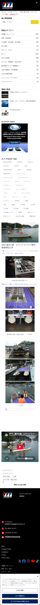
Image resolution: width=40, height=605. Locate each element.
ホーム (3, 12)
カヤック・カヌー (6, 50)
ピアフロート (6, 185)
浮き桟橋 (26, 208)
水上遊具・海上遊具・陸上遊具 (10, 42)
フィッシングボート (21, 189)
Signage (29, 170)
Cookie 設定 (20, 590)
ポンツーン (15, 197)
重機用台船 (32, 216)
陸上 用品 (4, 46)
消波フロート (30, 212)
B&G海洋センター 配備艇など (10, 66)
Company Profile (6, 549)
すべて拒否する (20, 596)
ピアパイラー (10, 251)
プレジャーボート (26, 193)
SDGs (19, 170)
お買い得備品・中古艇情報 (9, 70)
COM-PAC (19, 162)
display (30, 162)
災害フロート (6, 216)
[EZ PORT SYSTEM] (5, 112)
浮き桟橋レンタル (8, 212)
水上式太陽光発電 (6, 74)
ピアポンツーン (13, 12)
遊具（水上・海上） (7, 568)
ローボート (6, 200)
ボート (3, 54)
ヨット (25, 197)
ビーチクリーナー (6, 82)
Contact (3, 555)
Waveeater (7, 173)
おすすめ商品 (5, 58)
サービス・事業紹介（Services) (11, 62)
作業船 (26, 200)
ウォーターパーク (23, 177)
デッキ (16, 181)
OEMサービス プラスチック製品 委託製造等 (23, 101)
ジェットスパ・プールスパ (9, 78)
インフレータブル (20, 173)
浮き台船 (16, 208)
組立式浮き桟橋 (20, 216)
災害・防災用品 (6, 38)
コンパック (6, 181)
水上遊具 (5, 208)
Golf (25, 166)
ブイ (15, 193)
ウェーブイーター (8, 177)
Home (3, 546)
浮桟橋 (20, 212)
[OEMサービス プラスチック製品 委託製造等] (5, 103)
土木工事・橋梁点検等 (14, 253)
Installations (4, 552)
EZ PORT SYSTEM (15, 110)
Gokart (16, 166)
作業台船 (17, 200)
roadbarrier (7, 170)
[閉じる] (38, 576)
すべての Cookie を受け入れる (20, 601)
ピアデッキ (27, 181)
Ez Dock (6, 166)
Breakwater (7, 162)
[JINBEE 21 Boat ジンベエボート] (5, 94)
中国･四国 (33, 251)
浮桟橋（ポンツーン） (8, 34)
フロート (5, 193)
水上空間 (32, 204)
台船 (4, 204)
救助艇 (13, 204)
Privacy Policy (5, 558)
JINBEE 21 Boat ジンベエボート (19, 92)
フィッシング (6, 189)
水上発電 (22, 204)
